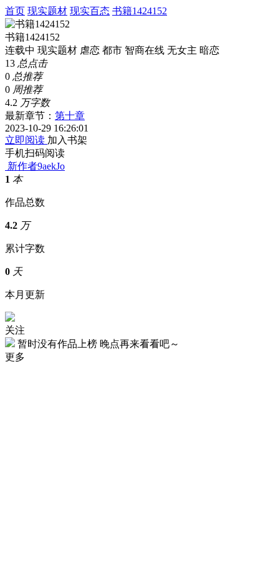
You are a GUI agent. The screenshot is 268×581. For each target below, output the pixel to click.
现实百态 (90, 11)
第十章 (70, 115)
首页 (15, 11)
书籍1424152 (139, 11)
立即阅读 (26, 140)
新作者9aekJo (36, 166)
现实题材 (47, 11)
